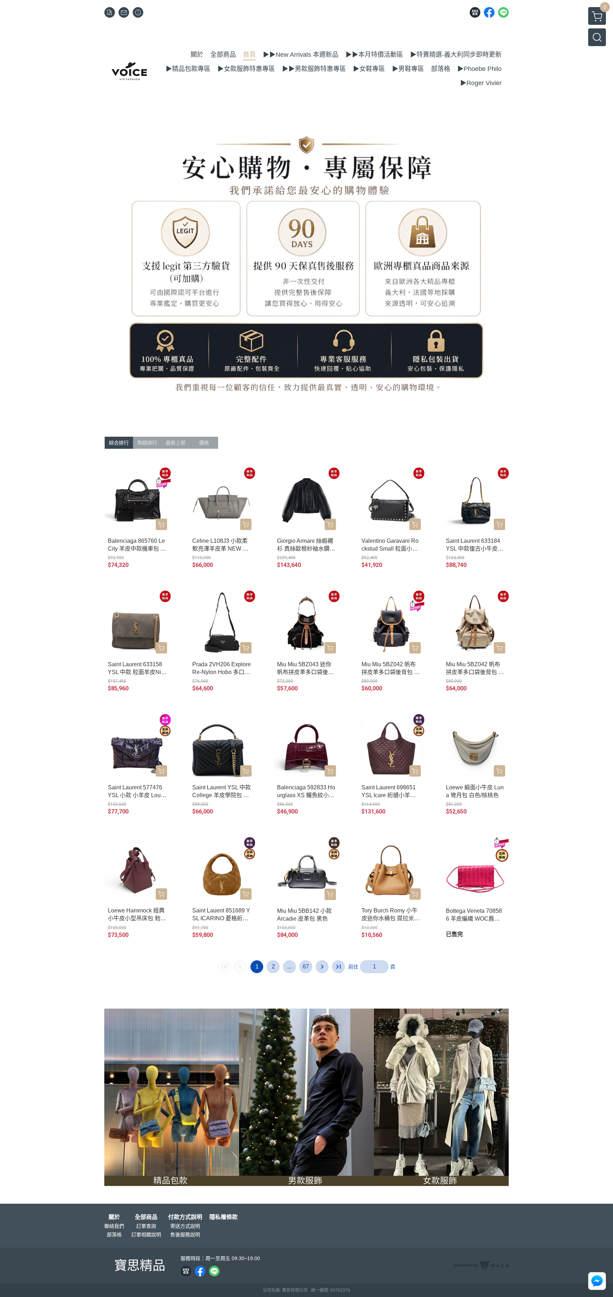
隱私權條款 (223, 1217)
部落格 (114, 1234)
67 (306, 967)
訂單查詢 (146, 1226)
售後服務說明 (185, 1234)
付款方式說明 (185, 1217)
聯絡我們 (114, 1226)
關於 (114, 1217)
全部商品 (146, 1217)
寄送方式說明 (185, 1226)
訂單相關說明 (146, 1234)
